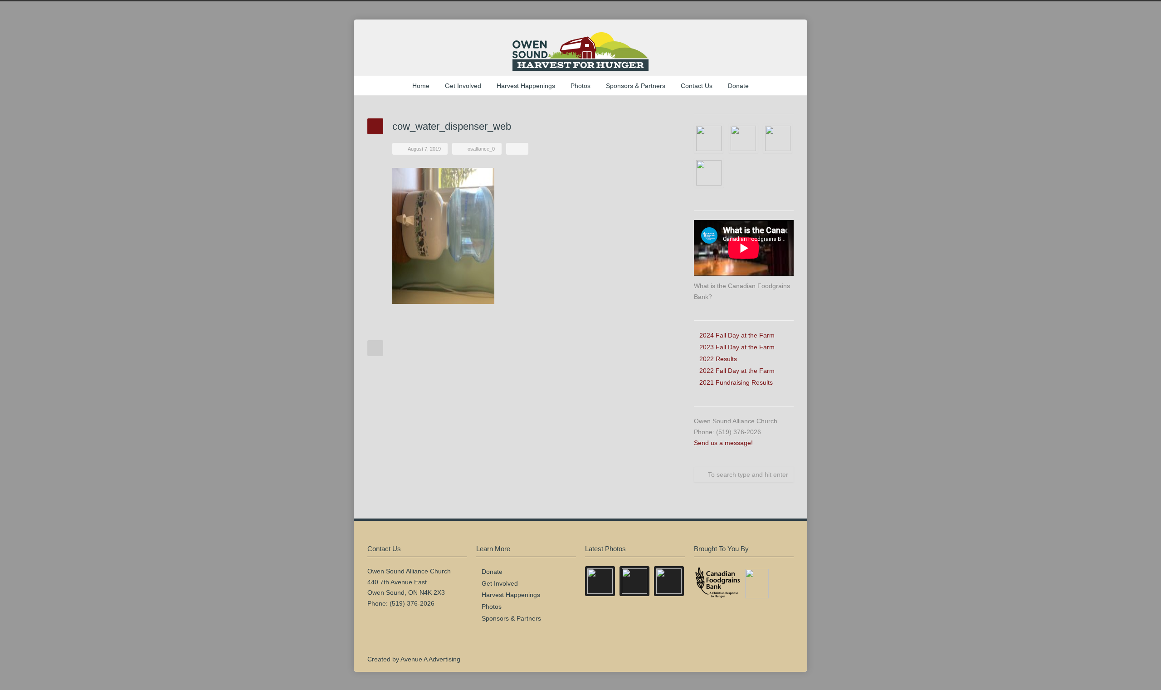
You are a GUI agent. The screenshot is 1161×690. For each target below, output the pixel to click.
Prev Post (375, 348)
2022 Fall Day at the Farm (737, 370)
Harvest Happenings (526, 85)
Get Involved (463, 85)
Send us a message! (723, 442)
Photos (580, 85)
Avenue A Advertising (430, 659)
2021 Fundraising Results (736, 382)
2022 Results (718, 358)
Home (420, 85)
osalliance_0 (481, 149)
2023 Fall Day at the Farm (737, 347)
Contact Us (696, 85)
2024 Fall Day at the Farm (737, 335)
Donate (738, 85)
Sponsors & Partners (635, 85)
